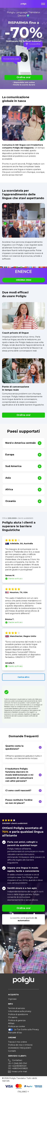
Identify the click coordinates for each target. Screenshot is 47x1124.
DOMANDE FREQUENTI (19, 1048)
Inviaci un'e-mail (19, 1071)
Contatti (12, 1051)
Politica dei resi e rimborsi (20, 1045)
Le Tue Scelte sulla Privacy (26, 1029)
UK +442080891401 (17, 1066)
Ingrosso (12, 999)
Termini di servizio (16, 1008)
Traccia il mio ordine (17, 1042)
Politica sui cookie (16, 1026)
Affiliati (11, 1023)
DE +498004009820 (18, 1068)
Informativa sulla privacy (19, 1011)
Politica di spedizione (18, 1014)
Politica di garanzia (16, 1020)
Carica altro (23, 677)
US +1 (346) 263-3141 (17, 1063)
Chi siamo (12, 1017)
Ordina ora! (23, 77)
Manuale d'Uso (15, 1032)
